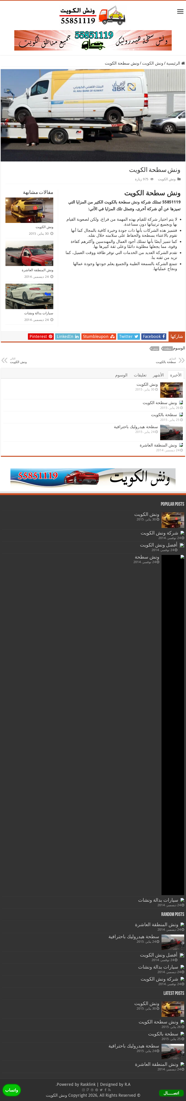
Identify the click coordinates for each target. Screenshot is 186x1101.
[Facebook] (105, 1090)
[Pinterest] (96, 1090)
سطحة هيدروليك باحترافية (136, 426)
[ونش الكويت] (93, 14)
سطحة (167, 348)
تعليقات (140, 375)
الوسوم (121, 375)
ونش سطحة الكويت (160, 402)
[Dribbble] (92, 1090)
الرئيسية (173, 63)
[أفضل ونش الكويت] (182, 545)
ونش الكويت (152, 63)
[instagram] (83, 1090)
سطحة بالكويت (164, 414)
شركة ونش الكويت (159, 533)
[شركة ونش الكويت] (182, 533)
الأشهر (158, 375)
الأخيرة (175, 375)
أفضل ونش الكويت (158, 545)
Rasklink (87, 1084)
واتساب (11, 1090)
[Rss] (109, 1090)
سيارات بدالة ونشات (38, 313)
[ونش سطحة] (173, 725)
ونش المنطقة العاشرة (37, 270)
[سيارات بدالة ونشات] (182, 900)
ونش (135, 202)
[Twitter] (101, 1090)
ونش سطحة (147, 557)
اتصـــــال (171, 1093)
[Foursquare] (87, 1090)
